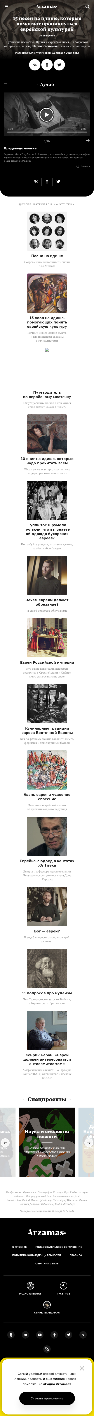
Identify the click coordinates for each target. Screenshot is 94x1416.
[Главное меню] (6, 6)
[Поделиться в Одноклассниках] (47, 64)
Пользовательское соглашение (58, 1246)
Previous (5, 1142)
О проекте (19, 1246)
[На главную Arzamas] (47, 6)
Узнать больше (47, 1398)
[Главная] (47, 1232)
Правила (76, 1255)
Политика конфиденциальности (36, 1255)
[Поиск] (87, 6)
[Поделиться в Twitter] (59, 64)
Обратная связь (47, 1263)
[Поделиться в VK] (34, 64)
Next (86, 140)
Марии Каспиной (44, 46)
